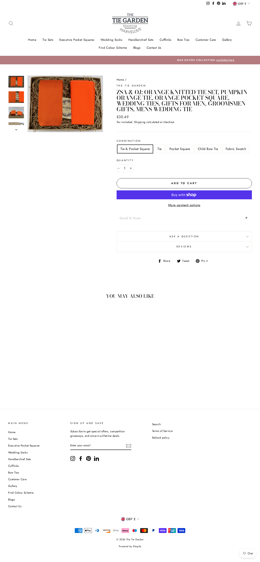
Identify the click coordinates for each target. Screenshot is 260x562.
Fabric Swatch (236, 149)
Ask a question (184, 236)
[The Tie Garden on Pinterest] (88, 458)
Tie (159, 149)
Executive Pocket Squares (76, 40)
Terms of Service (162, 431)
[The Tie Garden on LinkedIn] (96, 458)
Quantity (125, 160)
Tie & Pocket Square (135, 149)
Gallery (227, 40)
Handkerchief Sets (141, 40)
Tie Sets (47, 40)
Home (32, 40)
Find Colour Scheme (113, 47)
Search (156, 424)
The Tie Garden (131, 85)
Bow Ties (183, 40)
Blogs (137, 47)
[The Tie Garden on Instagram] (72, 458)
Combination (129, 141)
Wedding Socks (111, 40)
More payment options (184, 205)
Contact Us (154, 47)
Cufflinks (165, 40)
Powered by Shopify (130, 546)
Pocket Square (179, 149)
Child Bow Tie (208, 149)
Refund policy (160, 438)
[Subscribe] (128, 445)
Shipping (139, 122)
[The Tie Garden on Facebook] (80, 458)
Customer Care (206, 40)
